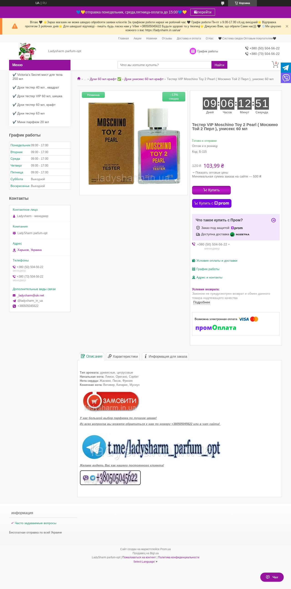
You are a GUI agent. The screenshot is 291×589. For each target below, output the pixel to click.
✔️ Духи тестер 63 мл (29, 113)
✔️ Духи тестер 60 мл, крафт (34, 104)
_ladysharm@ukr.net (30, 295)
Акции (137, 38)
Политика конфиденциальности (178, 557)
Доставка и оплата (189, 38)
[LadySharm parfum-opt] (27, 51)
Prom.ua (165, 549)
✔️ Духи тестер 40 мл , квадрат (36, 87)
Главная (123, 38)
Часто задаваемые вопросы (35, 523)
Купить (214, 190)
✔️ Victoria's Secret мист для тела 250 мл (38, 77)
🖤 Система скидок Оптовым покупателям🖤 (247, 38)
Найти (219, 65)
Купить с (206, 203)
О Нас (209, 38)
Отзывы (167, 38)
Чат (275, 577)
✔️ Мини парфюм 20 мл (31, 122)
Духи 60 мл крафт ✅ (105, 79)
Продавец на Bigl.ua (146, 553)
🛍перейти (202, 12)
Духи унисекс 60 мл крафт (143, 79)
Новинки (151, 38)
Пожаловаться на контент (139, 557)
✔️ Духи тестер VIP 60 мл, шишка (37, 96)
